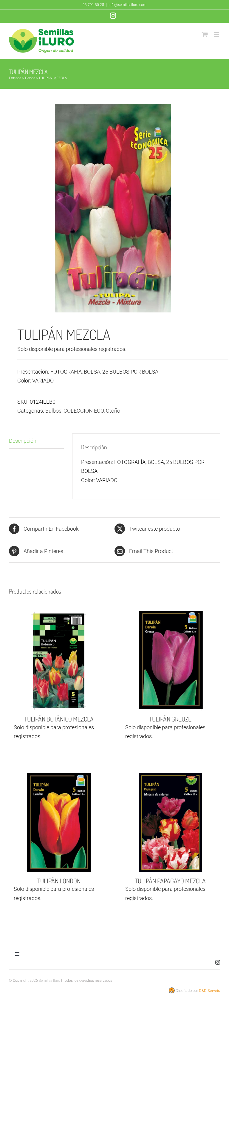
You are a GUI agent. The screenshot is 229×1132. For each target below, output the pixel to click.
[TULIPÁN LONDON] (59, 822)
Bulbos (53, 411)
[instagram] (217, 962)
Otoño (113, 411)
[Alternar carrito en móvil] (205, 34)
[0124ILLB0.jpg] (114, 208)
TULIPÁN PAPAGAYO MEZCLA (170, 881)
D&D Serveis (209, 990)
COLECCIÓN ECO (84, 411)
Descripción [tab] (22, 441)
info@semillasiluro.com (127, 5)
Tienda (29, 78)
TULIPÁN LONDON (59, 881)
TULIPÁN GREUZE (170, 719)
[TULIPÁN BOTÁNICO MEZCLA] (59, 660)
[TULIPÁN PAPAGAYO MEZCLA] (170, 822)
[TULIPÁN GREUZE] (170, 660)
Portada (15, 78)
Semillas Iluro (49, 980)
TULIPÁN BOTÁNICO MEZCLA (59, 719)
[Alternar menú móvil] (217, 34)
